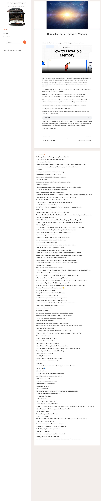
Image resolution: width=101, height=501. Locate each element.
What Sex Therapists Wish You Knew (46, 381)
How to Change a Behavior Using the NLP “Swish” (50, 305)
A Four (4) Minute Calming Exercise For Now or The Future (52, 346)
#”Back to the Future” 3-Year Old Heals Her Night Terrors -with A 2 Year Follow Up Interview (61, 280)
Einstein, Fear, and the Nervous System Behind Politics (51, 426)
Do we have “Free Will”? (43, 416)
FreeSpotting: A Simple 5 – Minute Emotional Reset (50, 159)
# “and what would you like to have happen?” (48, 272)
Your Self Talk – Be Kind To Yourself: (46, 401)
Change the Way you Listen (43, 386)
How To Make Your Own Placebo (45, 320)
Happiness (39, 363)
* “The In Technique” (42, 388)
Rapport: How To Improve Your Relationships (49, 358)
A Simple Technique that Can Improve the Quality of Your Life (53, 408)
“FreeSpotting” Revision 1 (43, 225)
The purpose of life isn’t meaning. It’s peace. (48, 174)
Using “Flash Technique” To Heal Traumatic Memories (51, 300)
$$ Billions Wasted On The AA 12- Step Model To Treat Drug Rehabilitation (57, 262)
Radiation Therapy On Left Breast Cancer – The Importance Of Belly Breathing (58, 348)
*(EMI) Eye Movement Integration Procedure (48, 393)
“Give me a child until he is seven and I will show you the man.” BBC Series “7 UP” (58, 333)
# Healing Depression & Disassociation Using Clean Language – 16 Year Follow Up (59, 222)
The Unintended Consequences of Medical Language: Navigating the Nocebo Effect (59, 325)
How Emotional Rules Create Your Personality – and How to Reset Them (56, 245)
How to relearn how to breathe (44, 353)
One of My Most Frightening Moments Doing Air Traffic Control (54, 315)
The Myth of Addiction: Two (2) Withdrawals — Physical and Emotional (56, 260)
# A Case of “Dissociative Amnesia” (46, 290)
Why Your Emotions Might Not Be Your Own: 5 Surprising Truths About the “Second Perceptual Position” (65, 406)
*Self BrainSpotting (41, 398)
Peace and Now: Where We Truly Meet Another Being (50, 177)
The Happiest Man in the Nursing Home (47, 436)
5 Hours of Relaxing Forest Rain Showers (47, 343)
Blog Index (39, 169)
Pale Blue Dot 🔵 (40, 368)
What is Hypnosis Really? (43, 162)
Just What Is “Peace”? (42, 179)
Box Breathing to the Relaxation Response (48, 204)
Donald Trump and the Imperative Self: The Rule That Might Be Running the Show (59, 255)
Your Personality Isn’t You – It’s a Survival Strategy (50, 172)
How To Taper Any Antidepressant (46, 217)
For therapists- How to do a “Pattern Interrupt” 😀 (50, 288)
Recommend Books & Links (44, 308)
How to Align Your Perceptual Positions (47, 403)
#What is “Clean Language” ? (44, 265)
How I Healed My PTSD (42, 184)
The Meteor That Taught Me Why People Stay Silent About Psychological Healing (58, 187)
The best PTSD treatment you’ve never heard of (49, 267)
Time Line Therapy (41, 371)
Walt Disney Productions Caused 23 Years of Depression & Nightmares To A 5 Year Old (60, 227)
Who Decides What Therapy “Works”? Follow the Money (52, 199)
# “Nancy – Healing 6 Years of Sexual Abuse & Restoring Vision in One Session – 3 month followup (63, 270)
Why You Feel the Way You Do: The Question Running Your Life (53, 250)
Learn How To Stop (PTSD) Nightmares (47, 295)
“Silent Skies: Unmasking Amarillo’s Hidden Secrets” (51, 318)
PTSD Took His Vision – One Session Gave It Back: (50, 192)
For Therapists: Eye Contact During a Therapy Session (51, 298)
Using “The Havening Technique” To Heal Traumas (50, 293)
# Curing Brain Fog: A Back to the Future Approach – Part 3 (52, 283)
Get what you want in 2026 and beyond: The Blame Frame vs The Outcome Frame (58, 439)
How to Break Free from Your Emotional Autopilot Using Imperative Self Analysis (58, 252)
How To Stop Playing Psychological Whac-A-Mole (50, 247)
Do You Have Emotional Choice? (45, 421)
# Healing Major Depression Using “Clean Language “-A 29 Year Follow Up (56, 167)
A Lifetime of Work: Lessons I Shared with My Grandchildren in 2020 (55, 366)
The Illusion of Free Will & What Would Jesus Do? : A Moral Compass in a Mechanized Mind (61, 419)
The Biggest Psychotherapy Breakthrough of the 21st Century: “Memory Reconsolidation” (61, 164)
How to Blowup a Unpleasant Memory (46, 414)
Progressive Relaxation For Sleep (45, 340)
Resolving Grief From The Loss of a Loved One (49, 376)
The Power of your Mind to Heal (45, 328)
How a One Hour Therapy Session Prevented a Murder (51, 257)
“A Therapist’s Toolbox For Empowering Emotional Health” (52, 157)
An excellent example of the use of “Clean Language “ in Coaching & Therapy (57, 275)
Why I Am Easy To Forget (43, 335)
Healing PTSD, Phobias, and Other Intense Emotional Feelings (53, 182)
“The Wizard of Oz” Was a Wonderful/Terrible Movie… (51, 434)
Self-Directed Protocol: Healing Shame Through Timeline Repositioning (56, 230)
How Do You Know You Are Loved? (45, 383)
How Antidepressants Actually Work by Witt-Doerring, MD (52, 212)
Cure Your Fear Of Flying (43, 310)
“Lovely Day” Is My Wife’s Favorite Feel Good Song (50, 351)
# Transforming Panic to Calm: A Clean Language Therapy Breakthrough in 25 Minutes (60, 285)
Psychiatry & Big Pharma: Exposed (45, 235)
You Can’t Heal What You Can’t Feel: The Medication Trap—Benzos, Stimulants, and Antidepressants (64, 215)
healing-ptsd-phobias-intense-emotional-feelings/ (56, 108)
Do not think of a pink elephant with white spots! (50, 424)
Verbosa (12, 50)
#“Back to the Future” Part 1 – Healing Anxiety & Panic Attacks (53, 278)
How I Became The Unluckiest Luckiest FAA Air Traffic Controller (54, 313)
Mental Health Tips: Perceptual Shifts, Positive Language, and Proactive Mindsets (58, 207)
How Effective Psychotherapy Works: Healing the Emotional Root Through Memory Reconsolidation (64, 194)
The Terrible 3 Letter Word (43, 431)
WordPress (18, 50)
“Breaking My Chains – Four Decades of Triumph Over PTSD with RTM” (56, 197)
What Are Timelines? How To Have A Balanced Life (50, 373)
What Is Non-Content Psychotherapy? (46, 242)
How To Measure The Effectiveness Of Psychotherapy (51, 240)
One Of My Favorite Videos (43, 356)
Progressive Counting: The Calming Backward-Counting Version (54, 202)
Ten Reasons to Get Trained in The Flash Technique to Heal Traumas (55, 303)
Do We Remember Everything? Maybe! (46, 338)
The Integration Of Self (42, 411)
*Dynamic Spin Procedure (43, 396)
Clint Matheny (16, 4)
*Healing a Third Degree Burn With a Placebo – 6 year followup (54, 330)
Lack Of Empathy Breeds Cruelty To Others (48, 429)
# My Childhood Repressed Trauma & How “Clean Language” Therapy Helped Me (58, 220)
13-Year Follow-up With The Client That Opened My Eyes (51, 189)
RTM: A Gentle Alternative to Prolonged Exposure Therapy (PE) (53, 232)
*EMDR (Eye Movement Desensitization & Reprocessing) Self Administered (57, 391)
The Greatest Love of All (43, 378)
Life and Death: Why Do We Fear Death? (47, 361)
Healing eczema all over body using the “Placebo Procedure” (53, 323)
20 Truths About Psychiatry (44, 209)
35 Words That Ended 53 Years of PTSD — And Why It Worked (53, 237)
